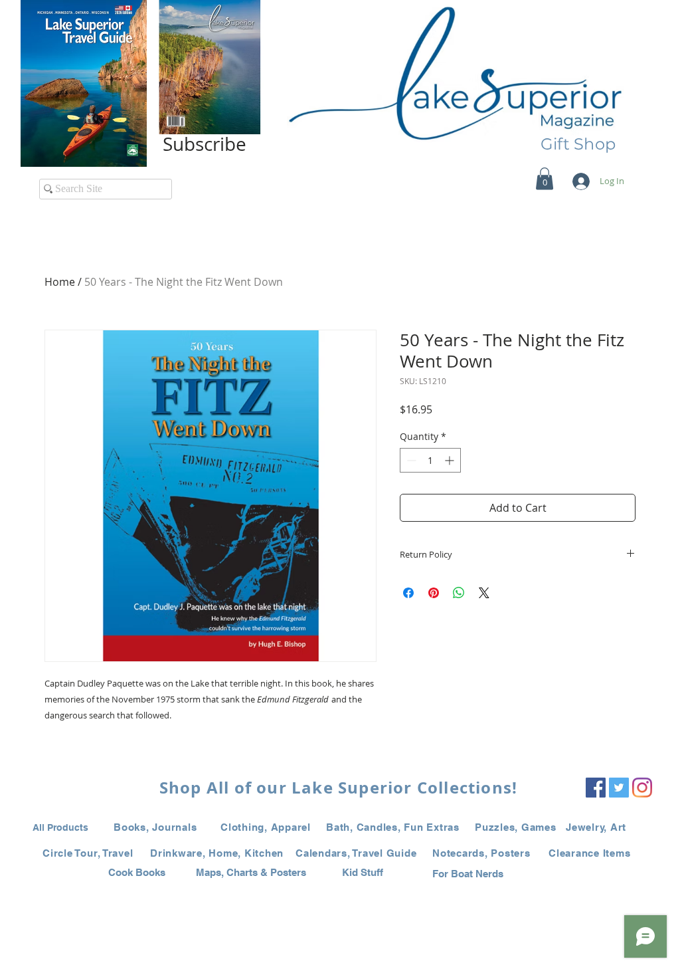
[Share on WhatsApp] (459, 593)
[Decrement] (410, 460)
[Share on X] (484, 593)
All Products (60, 827)
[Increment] (450, 460)
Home (59, 281)
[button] (544, 178)
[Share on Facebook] (408, 593)
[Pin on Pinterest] (434, 593)
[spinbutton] (430, 460)
